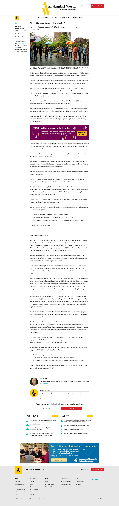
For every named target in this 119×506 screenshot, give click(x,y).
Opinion (46, 17)
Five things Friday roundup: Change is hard (76, 433)
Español (54, 17)
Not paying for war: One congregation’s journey (43, 420)
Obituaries (78, 484)
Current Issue (64, 17)
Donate (46, 481)
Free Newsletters (78, 17)
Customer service (34, 492)
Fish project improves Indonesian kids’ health (76, 425)
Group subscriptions (34, 487)
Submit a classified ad (66, 484)
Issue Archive (33, 494)
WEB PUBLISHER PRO (21, 500)
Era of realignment (35, 424)
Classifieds (78, 487)
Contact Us (43, 498)
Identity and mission (19, 484)
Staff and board (18, 481)
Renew (88, 6)
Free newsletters (80, 481)
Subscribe (83, 6)
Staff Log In (94, 479)
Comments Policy (38, 498)
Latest (39, 17)
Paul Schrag (18, 26)
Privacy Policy (32, 498)
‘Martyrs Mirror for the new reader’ (74, 429)
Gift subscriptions (34, 489)
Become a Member (97, 6)
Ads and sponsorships (66, 481)
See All (55, 416)
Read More (45, 383)
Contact (16, 494)
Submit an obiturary (65, 487)
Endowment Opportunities (51, 487)
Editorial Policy (18, 487)
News (16, 23)
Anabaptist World (19, 28)
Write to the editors (22, 43)
